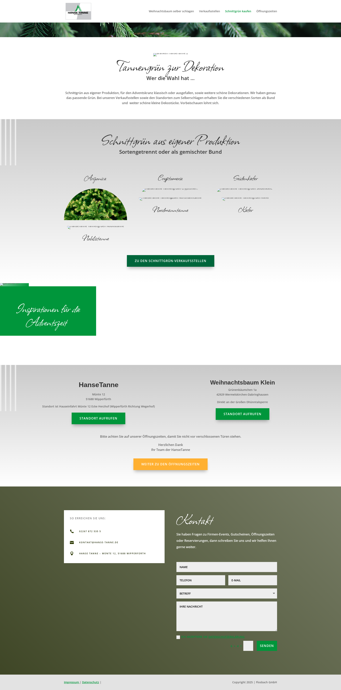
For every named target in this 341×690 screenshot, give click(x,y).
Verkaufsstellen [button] (139, 583)
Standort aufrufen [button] (98, 418)
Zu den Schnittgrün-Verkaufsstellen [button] (170, 261)
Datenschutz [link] (90, 682)
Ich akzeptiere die (213, 637)
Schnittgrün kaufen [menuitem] (238, 11)
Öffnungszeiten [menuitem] (266, 11)
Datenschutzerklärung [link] (226, 637)
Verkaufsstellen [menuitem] (209, 11)
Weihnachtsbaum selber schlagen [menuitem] (171, 11)
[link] (78, 11)
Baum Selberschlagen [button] (134, 570)
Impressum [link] (72, 682)
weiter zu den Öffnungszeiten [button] (170, 464)
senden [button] (267, 646)
